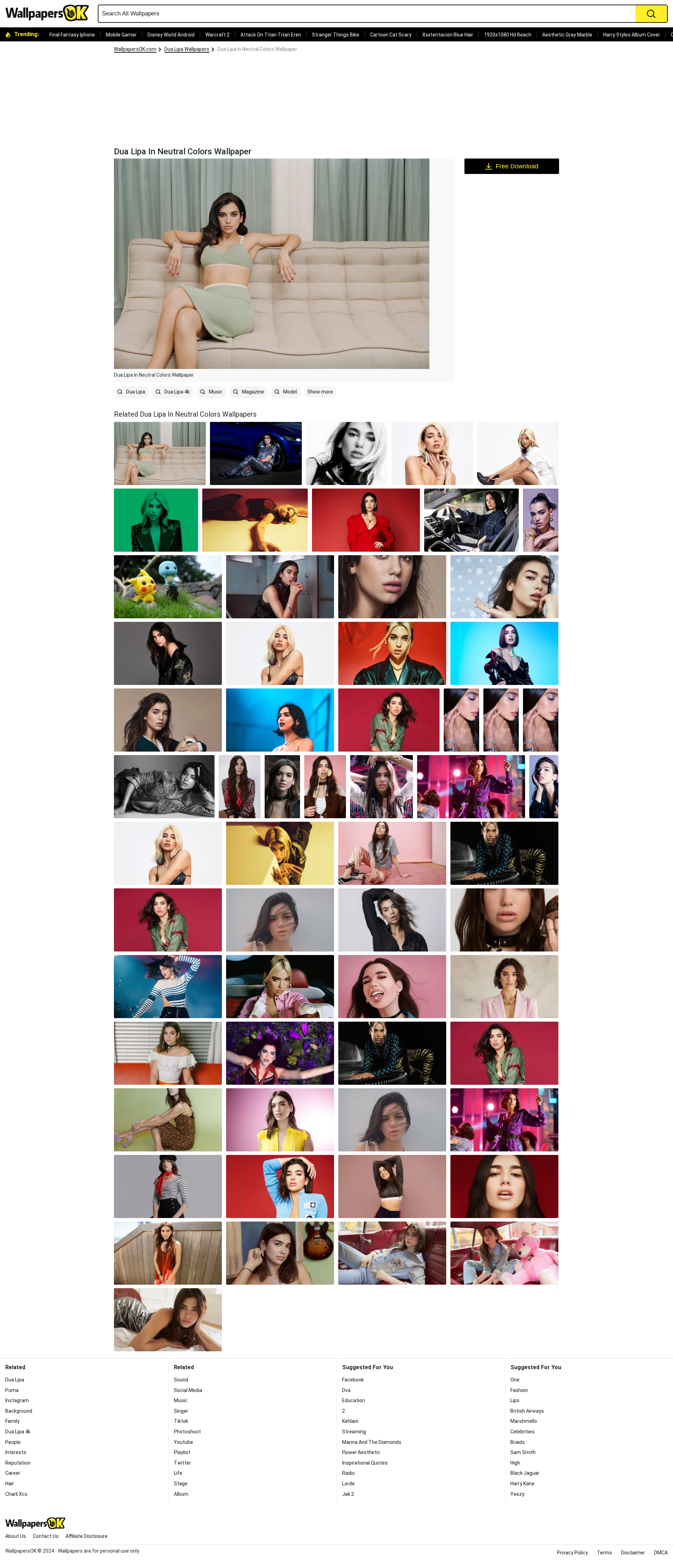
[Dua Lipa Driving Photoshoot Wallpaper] (471, 520)
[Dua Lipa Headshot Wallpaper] (504, 1186)
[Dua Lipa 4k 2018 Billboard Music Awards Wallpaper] (471, 786)
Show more (320, 392)
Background (18, 1411)
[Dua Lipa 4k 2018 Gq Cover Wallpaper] (168, 653)
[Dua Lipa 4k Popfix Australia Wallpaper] (168, 720)
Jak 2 (348, 1494)
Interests (15, 1452)
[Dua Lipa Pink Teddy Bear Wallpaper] (504, 1253)
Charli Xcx (16, 1494)
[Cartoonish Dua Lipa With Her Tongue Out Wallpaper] (392, 986)
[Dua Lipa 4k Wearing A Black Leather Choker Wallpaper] (282, 786)
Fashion (519, 1390)
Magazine (252, 392)
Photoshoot (187, 1431)
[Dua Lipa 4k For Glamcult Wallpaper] (325, 786)
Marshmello (523, 1421)
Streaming (354, 1431)
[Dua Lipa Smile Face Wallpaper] (392, 1186)
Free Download (517, 166)
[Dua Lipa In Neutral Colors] (160, 453)
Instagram (17, 1400)
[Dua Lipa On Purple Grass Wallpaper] (280, 1053)
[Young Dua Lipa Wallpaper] (280, 1253)
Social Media (188, 1390)
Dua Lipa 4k (176, 392)
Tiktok (181, 1421)
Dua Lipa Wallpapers (186, 49)
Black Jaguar (524, 1473)
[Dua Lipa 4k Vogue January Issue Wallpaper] (280, 919)
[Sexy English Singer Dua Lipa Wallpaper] (432, 453)
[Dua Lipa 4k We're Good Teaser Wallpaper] (392, 653)
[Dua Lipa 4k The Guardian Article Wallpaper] (392, 919)
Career (12, 1473)
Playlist (182, 1452)
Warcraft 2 (217, 35)
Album (181, 1494)
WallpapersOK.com (135, 49)
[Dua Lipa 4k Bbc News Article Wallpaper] (504, 853)
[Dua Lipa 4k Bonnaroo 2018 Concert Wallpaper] (280, 720)
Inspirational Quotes (365, 1463)
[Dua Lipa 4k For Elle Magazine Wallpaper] (280, 653)
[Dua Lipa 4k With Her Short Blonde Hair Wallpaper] (280, 853)
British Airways (527, 1411)
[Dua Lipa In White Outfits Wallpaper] (517, 453)
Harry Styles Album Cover (631, 35)
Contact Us (46, 1536)
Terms (604, 1552)
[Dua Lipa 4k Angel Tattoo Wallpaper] (280, 586)
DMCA (661, 1552)
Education (353, 1400)
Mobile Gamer (121, 35)
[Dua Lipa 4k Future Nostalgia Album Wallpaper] (280, 986)
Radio (348, 1473)
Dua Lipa (135, 392)
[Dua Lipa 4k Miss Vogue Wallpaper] (504, 919)
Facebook (353, 1380)
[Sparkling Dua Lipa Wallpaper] (256, 453)
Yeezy (517, 1494)
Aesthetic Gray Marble (567, 35)
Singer (181, 1411)
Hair (9, 1483)
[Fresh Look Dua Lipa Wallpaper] (168, 1253)
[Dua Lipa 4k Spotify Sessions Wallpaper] (392, 853)
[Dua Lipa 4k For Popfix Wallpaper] (392, 586)
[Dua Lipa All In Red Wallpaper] (366, 520)
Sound (181, 1380)
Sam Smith (523, 1452)
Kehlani (350, 1421)
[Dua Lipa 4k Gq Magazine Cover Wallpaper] (389, 720)
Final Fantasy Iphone (72, 35)
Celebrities (522, 1431)
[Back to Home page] (49, 13)
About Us (15, 1536)
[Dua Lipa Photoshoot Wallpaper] (540, 520)
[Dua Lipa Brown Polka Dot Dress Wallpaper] (168, 1119)
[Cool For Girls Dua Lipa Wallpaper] (461, 720)
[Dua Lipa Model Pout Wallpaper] (280, 1186)
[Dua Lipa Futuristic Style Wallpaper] (392, 1053)
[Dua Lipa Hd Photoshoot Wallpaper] (504, 1053)
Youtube (183, 1442)
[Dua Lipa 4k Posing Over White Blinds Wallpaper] (168, 1053)
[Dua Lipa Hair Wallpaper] (168, 853)
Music (215, 392)
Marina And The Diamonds (371, 1442)
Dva (346, 1390)
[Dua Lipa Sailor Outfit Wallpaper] (168, 1186)
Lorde (348, 1483)
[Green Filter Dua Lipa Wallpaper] (156, 520)
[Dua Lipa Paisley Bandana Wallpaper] (239, 786)
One (514, 1380)
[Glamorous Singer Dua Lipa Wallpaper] (168, 1319)
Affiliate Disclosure (87, 1536)
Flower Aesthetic (361, 1452)
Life (178, 1473)
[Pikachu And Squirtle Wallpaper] (168, 586)
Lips (514, 1400)
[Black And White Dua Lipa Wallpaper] (346, 453)
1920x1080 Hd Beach (507, 35)
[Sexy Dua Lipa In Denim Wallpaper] (164, 786)
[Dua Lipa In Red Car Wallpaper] (392, 1253)
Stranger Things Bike (335, 35)
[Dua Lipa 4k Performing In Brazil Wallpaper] (168, 986)
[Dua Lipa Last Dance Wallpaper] (381, 786)
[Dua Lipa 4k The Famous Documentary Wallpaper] (168, 919)
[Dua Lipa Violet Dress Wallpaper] (504, 1119)
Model (289, 392)
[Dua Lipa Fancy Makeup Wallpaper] (392, 1119)
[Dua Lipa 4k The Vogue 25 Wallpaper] (504, 986)
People (13, 1442)
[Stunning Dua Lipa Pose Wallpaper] (255, 520)
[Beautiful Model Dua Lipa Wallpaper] (280, 1119)
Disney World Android (171, 35)
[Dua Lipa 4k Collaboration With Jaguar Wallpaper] (504, 653)
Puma (12, 1390)
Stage (181, 1483)
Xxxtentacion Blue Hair (447, 35)
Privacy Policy (572, 1552)
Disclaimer (633, 1552)
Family (12, 1421)
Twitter (182, 1463)
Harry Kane (522, 1483)
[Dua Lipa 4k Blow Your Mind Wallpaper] (504, 586)
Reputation (17, 1463)
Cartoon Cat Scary (391, 35)
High (515, 1463)
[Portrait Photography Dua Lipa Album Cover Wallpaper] (543, 786)
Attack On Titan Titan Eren (270, 35)
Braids (517, 1442)
